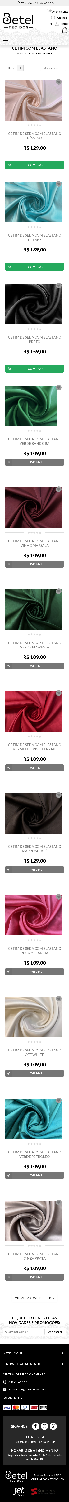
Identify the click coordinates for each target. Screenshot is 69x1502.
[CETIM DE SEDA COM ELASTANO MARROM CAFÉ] (34, 813)
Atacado (62, 17)
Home (20, 54)
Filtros (10, 67)
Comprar (35, 165)
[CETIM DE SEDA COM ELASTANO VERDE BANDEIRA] (34, 406)
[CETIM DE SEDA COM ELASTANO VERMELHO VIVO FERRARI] (34, 711)
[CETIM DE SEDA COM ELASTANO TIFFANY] (34, 202)
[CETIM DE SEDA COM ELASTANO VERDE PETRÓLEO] (34, 1119)
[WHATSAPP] (53, 1426)
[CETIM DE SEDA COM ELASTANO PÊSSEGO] (34, 100)
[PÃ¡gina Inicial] (18, 21)
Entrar (64, 23)
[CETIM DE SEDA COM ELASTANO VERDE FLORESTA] (34, 609)
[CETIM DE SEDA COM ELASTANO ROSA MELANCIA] (34, 915)
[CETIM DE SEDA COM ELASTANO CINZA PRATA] (34, 1221)
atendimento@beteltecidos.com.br (28, 1389)
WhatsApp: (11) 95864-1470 (37, 2)
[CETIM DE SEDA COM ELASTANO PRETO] (34, 304)
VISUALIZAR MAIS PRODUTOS (34, 1297)
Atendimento (60, 11)
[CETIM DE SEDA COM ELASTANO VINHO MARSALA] (34, 507)
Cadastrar (55, 1331)
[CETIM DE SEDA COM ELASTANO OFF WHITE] (34, 1017)
